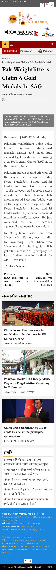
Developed (35, 567)
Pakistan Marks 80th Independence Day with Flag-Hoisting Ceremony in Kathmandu (27, 384)
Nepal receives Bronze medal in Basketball (43, 279)
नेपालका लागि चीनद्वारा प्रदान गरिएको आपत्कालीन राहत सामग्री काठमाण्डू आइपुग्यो (25, 462)
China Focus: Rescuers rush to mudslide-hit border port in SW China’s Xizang (25, 335)
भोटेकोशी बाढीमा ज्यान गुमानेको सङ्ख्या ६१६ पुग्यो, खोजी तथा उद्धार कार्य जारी (26, 502)
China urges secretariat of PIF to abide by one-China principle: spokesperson (25, 432)
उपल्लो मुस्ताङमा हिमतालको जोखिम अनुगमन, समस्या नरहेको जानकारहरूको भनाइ (26, 472)
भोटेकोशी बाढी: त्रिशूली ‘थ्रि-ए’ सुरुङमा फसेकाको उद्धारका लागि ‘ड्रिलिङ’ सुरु (27, 492)
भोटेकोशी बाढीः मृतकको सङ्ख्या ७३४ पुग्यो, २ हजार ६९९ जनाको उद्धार (26, 482)
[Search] (52, 44)
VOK (30, 95)
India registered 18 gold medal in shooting (16, 279)
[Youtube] (47, 5)
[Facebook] (42, 5)
